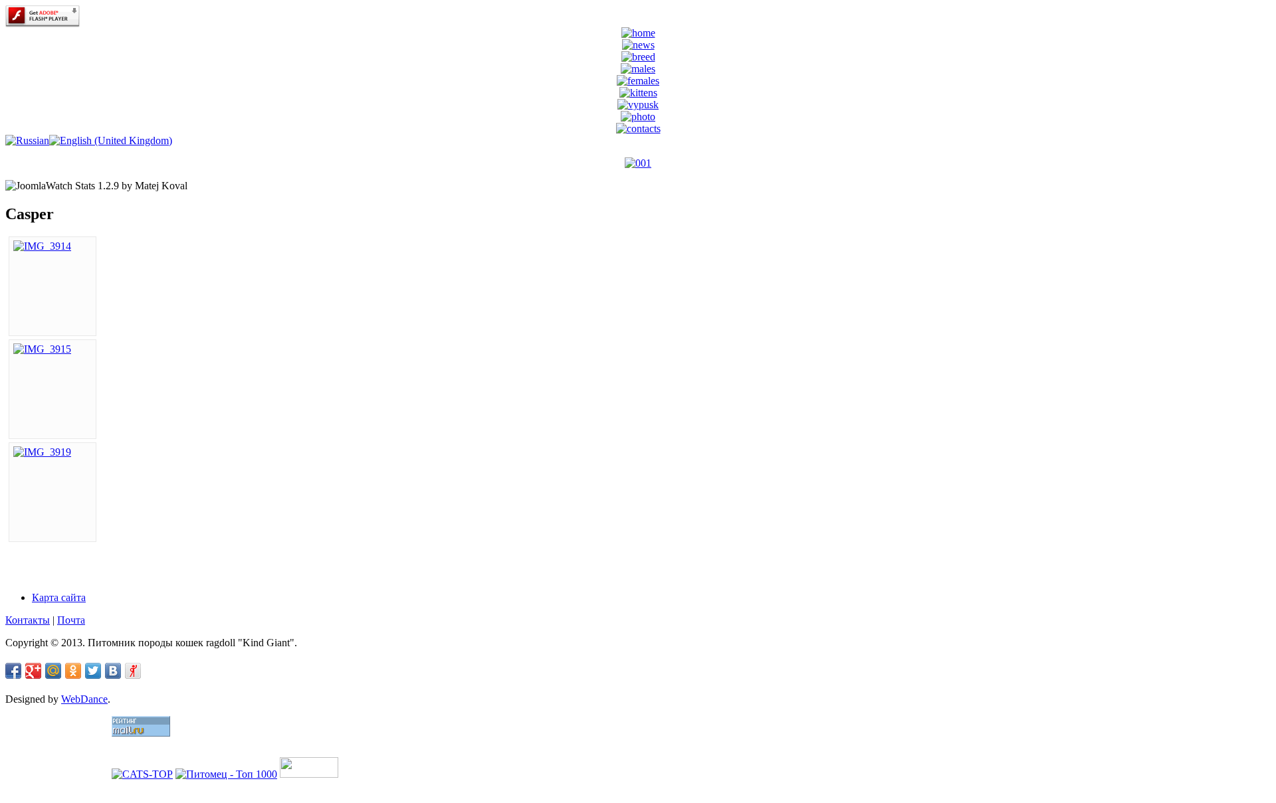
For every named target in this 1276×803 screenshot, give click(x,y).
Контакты (27, 620)
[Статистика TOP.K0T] (309, 774)
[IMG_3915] (42, 349)
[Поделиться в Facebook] (13, 671)
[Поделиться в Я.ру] (133, 671)
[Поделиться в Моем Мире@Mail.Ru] (53, 671)
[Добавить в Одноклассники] (73, 671)
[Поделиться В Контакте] (113, 671)
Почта (71, 620)
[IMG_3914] (42, 246)
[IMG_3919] (42, 452)
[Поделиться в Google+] (33, 671)
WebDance (84, 699)
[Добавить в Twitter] (93, 671)
